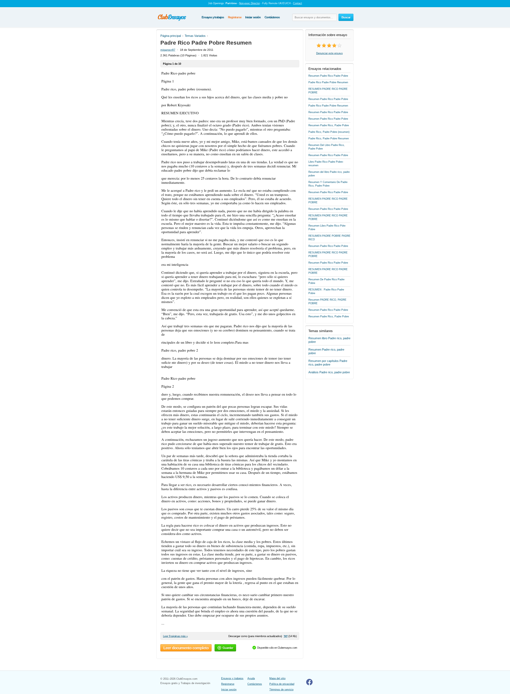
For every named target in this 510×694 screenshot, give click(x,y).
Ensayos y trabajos (213, 17)
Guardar (228, 647)
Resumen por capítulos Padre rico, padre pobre (327, 362)
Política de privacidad (281, 683)
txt (285, 636)
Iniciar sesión (252, 17)
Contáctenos (272, 17)
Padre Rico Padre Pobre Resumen (328, 82)
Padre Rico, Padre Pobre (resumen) (328, 131)
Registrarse (234, 17)
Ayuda (251, 678)
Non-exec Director (249, 3)
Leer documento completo (186, 648)
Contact (297, 3)
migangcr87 (167, 49)
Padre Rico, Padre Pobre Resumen (328, 138)
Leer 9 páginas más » (175, 636)
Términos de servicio (281, 689)
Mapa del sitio (277, 678)
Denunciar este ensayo (329, 53)
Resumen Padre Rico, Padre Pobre (328, 125)
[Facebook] (309, 684)
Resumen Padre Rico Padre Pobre (328, 75)
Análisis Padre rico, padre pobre (329, 372)
